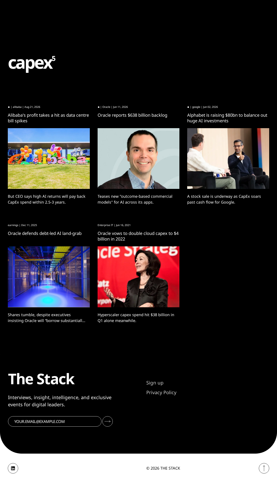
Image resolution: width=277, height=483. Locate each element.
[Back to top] (264, 468)
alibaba (17, 107)
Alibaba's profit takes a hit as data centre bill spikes (48, 118)
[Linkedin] (13, 468)
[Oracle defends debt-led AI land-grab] (49, 276)
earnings (13, 225)
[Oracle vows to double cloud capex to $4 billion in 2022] (139, 276)
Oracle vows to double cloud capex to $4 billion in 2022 (138, 236)
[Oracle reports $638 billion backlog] (139, 158)
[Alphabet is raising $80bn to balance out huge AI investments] (228, 158)
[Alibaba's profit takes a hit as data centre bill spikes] (49, 158)
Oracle (106, 107)
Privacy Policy (161, 392)
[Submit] (107, 421)
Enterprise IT (105, 225)
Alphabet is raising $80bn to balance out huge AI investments (227, 118)
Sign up (155, 382)
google (196, 107)
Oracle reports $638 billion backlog (132, 115)
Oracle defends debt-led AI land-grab (45, 233)
